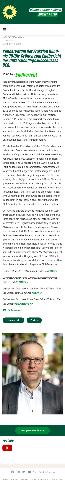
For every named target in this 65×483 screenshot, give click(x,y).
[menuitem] (5, 479)
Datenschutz (56, 479)
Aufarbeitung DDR (11, 44)
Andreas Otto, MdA (12, 37)
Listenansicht (13, 320)
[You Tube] (29, 472)
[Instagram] (18, 472)
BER (4, 310)
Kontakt (14, 479)
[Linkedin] (24, 472)
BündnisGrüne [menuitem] (45, 472)
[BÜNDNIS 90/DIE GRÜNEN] (9, 12)
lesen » (53, 271)
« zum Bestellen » (22, 303)
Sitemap (24, 479)
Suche (33, 479)
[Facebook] (13, 472)
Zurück (34, 320)
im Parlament (14, 310)
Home (5, 479)
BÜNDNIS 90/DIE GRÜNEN (45, 10)
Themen (6, 40)
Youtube (8, 440)
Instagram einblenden (32, 430)
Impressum (43, 479)
